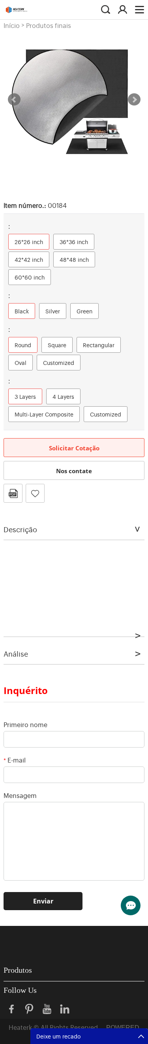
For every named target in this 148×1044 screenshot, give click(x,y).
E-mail (15, 759)
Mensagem (20, 795)
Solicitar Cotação (74, 448)
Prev (14, 99)
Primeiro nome (25, 724)
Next (134, 99)
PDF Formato (13, 493)
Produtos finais (48, 25)
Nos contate (74, 471)
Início (12, 25)
